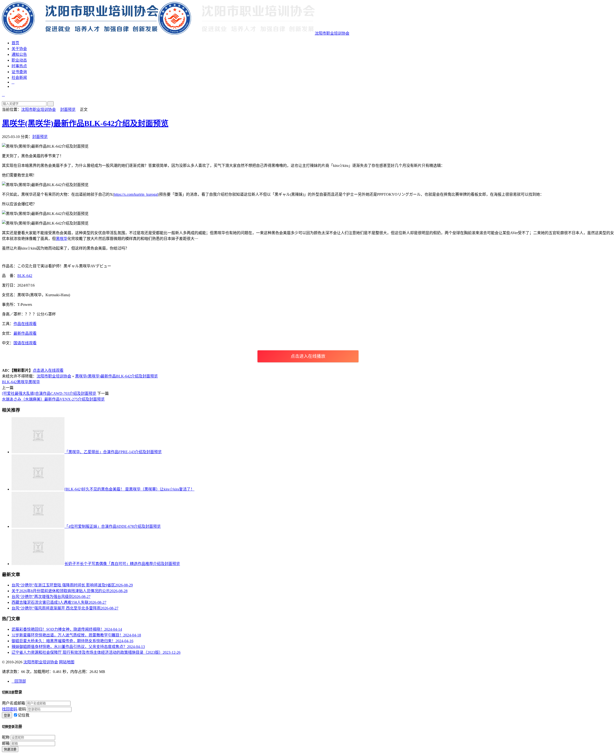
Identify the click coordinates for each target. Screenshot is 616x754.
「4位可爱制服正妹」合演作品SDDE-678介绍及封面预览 (112, 526)
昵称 (6, 737)
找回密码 (9, 709)
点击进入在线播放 (308, 356)
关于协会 (19, 49)
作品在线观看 (25, 324)
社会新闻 (19, 77)
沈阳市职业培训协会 (332, 33)
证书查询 (19, 72)
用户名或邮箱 (13, 703)
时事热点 (19, 66)
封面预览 (68, 109)
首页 (15, 43)
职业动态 (19, 60)
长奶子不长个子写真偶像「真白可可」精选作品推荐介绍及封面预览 (122, 564)
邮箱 (6, 743)
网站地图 (66, 662)
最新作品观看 (25, 333)
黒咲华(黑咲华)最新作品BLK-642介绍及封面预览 (85, 123)
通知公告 (19, 54)
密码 (22, 709)
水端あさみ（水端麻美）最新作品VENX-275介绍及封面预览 (53, 399)
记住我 (23, 715)
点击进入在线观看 (48, 370)
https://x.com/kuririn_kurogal (136, 194)
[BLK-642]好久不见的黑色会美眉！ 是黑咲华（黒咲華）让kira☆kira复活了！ (129, 489)
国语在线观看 (25, 343)
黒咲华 (34, 382)
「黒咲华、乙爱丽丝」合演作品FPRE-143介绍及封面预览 (113, 452)
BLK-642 (24, 276)
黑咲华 (61, 239)
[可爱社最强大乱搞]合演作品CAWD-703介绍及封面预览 (49, 393)
